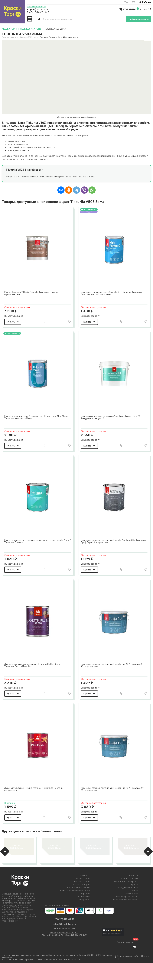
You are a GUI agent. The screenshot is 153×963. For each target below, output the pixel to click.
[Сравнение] (126, 3)
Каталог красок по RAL (127, 897)
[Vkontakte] (134, 946)
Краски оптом (132, 894)
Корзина (129, 9)
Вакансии (134, 876)
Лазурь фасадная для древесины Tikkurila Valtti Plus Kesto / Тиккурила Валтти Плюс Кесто (32, 665)
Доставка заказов (81, 882)
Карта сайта (84, 897)
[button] (5, 851)
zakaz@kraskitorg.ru (36, 7)
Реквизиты (85, 876)
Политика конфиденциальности (74, 891)
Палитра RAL (84, 900)
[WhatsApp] (92, 190)
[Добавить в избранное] (69, 321)
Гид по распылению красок (125, 900)
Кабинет (146, 2)
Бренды (135, 885)
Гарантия (85, 894)
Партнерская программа (126, 882)
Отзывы (135, 891)
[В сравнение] (44, 322)
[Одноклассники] (68, 190)
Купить (11, 321)
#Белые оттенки (70, 37)
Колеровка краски (130, 879)
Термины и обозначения (78, 888)
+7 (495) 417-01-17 (37, 9)
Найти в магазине (138, 19)
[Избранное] (133, 3)
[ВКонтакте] (61, 190)
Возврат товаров (81, 885)
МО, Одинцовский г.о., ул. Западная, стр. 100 (64, 935)
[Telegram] (76, 190)
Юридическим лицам (128, 888)
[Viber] (84, 190)
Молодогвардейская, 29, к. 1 (64, 933)
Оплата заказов (82, 879)
